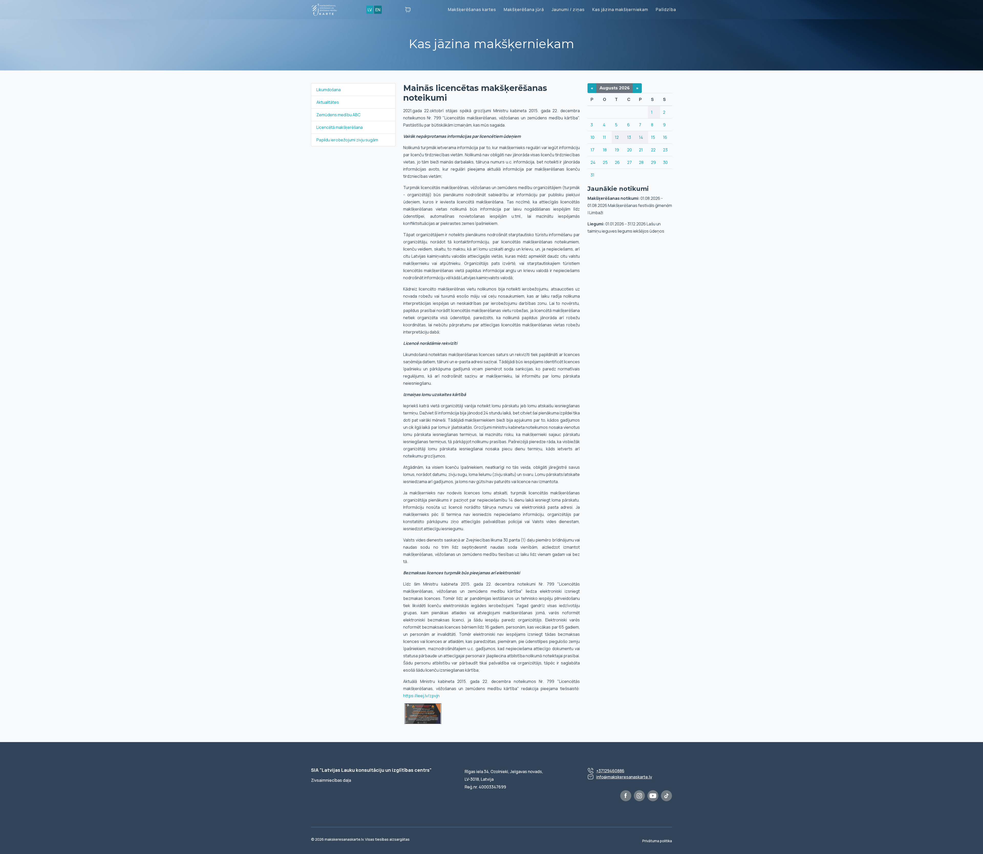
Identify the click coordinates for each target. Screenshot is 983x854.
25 (605, 162)
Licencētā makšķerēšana (339, 127)
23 (665, 150)
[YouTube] (652, 795)
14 (641, 137)
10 (592, 137)
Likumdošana (328, 89)
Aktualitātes (327, 102)
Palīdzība (666, 9)
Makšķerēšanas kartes (472, 9)
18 (605, 150)
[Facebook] (625, 795)
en (377, 10)
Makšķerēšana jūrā (524, 9)
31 (592, 175)
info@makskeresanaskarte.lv (624, 777)
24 (593, 162)
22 (653, 150)
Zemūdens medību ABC (338, 115)
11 (604, 137)
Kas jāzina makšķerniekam (620, 9)
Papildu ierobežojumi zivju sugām (347, 140)
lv (370, 10)
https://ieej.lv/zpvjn (421, 696)
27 (629, 162)
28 (641, 162)
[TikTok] (666, 795)
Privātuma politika (657, 840)
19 (617, 150)
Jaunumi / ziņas (568, 9)
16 (665, 137)
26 (617, 162)
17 (592, 150)
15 (653, 137)
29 (653, 162)
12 (617, 137)
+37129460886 (610, 771)
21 (641, 150)
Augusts (615, 88)
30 (665, 162)
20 (629, 150)
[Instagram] (639, 795)
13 (629, 137)
